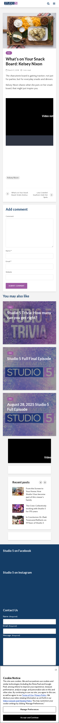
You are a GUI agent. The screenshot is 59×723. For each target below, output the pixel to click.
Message (11, 635)
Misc (8, 53)
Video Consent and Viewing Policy (17, 701)
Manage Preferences (29, 709)
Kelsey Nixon (13, 177)
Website (9, 272)
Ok (56, 670)
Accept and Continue (29, 717)
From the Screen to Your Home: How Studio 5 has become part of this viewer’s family (35, 494)
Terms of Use (28, 695)
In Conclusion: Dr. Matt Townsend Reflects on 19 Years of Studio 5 (36, 520)
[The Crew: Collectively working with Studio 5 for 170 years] (18, 508)
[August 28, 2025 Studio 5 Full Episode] (29, 414)
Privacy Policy (40, 695)
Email (8, 261)
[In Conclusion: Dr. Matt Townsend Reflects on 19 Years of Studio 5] (18, 519)
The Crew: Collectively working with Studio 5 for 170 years (36, 508)
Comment (10, 216)
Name (9, 251)
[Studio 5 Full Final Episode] (29, 368)
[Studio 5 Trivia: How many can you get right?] (29, 322)
